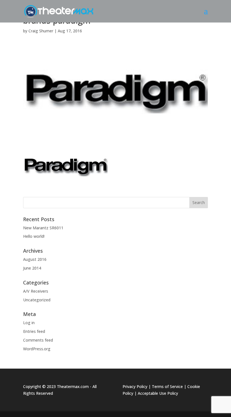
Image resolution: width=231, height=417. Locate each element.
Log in (29, 322)
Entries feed (34, 331)
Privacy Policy (135, 386)
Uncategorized (36, 299)
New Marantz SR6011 (43, 227)
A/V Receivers (35, 291)
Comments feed (38, 340)
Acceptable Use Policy (158, 393)
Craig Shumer (40, 30)
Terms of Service (167, 386)
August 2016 (34, 259)
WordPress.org (36, 348)
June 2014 (32, 268)
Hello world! (34, 236)
